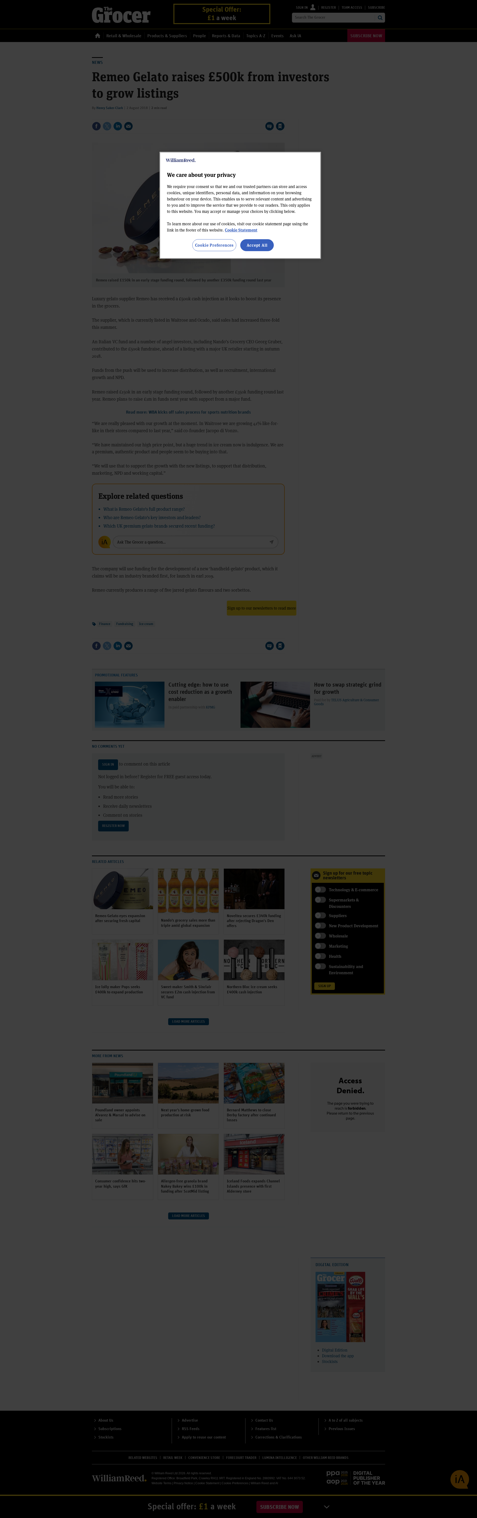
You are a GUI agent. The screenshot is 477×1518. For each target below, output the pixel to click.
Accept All (257, 245)
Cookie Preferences (214, 245)
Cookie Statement (241, 230)
